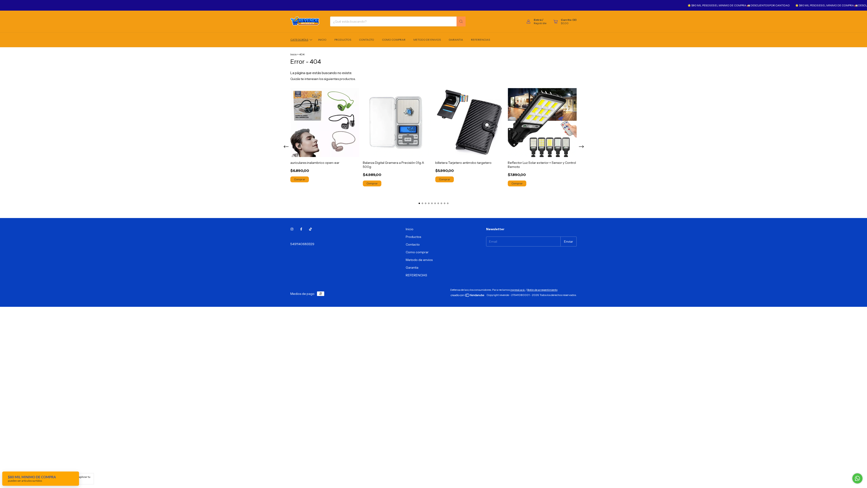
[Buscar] (461, 21)
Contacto (366, 39)
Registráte (540, 23)
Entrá (538, 19)
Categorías (299, 39)
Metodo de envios (427, 39)
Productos (342, 39)
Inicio (322, 39)
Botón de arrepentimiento (542, 289)
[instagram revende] (292, 229)
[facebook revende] (301, 229)
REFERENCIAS (480, 39)
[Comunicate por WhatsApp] (857, 478)
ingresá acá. (517, 289)
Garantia (456, 39)
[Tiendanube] (467, 296)
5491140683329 (302, 244)
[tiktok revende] (310, 229)
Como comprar (394, 39)
